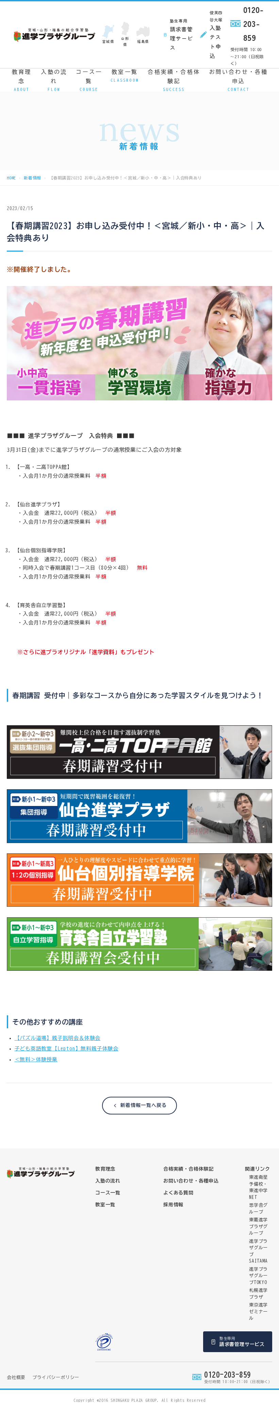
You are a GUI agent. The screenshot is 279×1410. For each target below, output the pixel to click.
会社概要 (16, 1377)
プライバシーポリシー (55, 1377)
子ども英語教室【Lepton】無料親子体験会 (67, 1048)
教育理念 (22, 80)
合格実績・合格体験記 (174, 80)
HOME (11, 178)
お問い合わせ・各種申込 (238, 80)
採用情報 (173, 1204)
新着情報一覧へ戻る (143, 1105)
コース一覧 (89, 80)
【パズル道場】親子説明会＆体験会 (58, 1038)
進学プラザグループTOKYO (258, 1276)
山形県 (125, 41)
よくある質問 (178, 1192)
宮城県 (108, 41)
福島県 (143, 41)
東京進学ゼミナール (258, 1311)
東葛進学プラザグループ (258, 1226)
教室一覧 (125, 75)
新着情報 (32, 178)
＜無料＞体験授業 (36, 1059)
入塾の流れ (54, 80)
